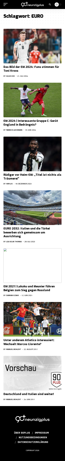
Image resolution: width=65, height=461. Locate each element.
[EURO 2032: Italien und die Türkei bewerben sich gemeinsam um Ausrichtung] (32, 207)
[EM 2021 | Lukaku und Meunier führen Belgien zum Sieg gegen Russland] (32, 265)
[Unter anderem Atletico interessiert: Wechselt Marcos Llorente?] (32, 319)
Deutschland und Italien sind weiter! (28, 394)
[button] (6, 4)
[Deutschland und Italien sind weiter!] (32, 373)
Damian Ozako (12, 295)
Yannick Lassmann (14, 130)
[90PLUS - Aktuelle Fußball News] (32, 4)
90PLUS (9, 183)
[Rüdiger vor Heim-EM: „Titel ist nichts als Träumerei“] (32, 154)
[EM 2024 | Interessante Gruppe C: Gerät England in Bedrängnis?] (32, 100)
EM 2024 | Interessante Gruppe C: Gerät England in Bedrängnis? (30, 122)
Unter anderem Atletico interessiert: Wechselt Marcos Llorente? (28, 342)
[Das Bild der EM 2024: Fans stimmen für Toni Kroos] (32, 46)
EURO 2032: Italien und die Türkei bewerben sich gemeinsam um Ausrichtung (26, 232)
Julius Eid (10, 76)
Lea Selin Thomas (14, 241)
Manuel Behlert (13, 349)
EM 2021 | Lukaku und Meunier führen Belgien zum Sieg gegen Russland (29, 288)
